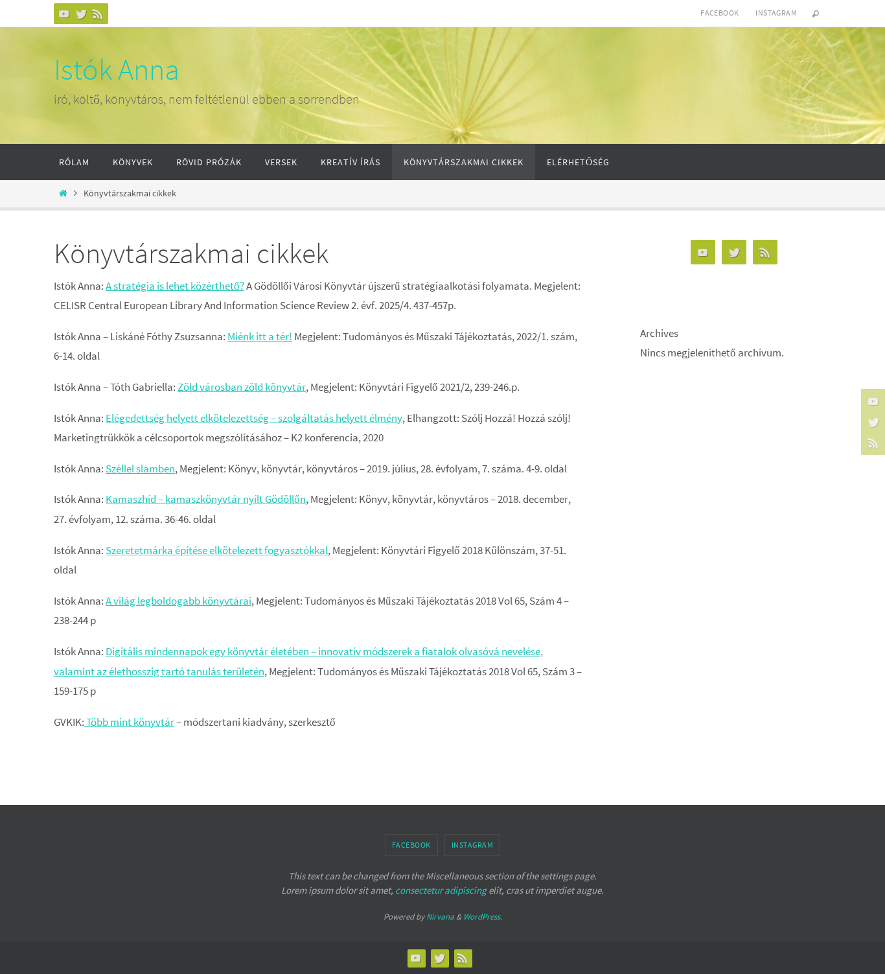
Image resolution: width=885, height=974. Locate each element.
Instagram (776, 12)
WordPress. (482, 916)
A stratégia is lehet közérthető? (175, 286)
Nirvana (440, 916)
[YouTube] (64, 13)
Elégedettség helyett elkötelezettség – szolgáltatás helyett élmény (254, 418)
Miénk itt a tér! (259, 336)
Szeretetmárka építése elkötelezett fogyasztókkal (217, 550)
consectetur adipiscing (441, 890)
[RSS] (97, 13)
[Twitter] (81, 13)
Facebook (719, 12)
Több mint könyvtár (129, 722)
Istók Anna (116, 69)
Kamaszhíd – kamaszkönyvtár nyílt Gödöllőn (206, 499)
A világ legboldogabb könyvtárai (178, 601)
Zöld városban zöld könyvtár (242, 387)
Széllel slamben (140, 468)
